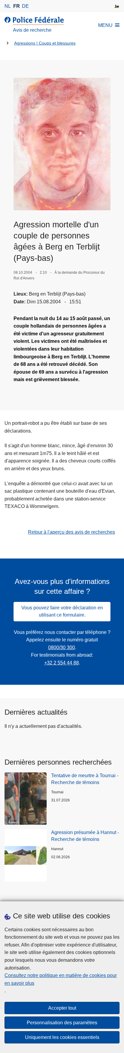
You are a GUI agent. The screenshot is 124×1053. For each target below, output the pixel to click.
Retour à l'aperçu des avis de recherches (71, 532)
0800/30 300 (61, 647)
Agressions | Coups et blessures (45, 43)
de (25, 6)
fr (16, 6)
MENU (105, 25)
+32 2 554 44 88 (61, 662)
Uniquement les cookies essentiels (62, 1037)
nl (8, 6)
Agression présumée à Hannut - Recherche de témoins (85, 836)
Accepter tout (62, 1008)
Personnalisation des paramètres (62, 1022)
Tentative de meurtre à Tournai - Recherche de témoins (84, 779)
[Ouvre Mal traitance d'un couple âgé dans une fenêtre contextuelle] (62, 144)
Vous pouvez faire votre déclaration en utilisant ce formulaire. (62, 611)
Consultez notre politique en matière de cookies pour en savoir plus (61, 979)
